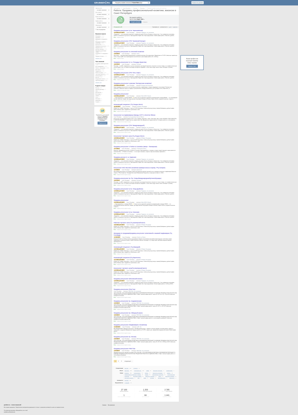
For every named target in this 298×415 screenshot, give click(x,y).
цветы (169, 373)
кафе (147, 370)
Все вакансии (111, 405)
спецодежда (137, 373)
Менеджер (97, 36)
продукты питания (158, 373)
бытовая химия (137, 376)
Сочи (96, 97)
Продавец (97, 37)
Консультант (98, 44)
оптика (152, 378)
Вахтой (97, 77)
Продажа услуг (99, 47)
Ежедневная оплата (100, 78)
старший (127, 382)
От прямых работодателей (101, 63)
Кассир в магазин (99, 49)
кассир (127, 368)
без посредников (101, 29)
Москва (97, 87)
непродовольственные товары (133, 374)
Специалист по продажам (101, 53)
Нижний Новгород (99, 89)
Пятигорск (97, 98)
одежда (127, 373)
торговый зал (138, 370)
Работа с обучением (100, 68)
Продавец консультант (100, 46)
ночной (127, 380)
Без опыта (97, 69)
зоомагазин (169, 370)
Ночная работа (98, 75)
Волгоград (97, 94)
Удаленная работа (99, 80)
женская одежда (170, 376)
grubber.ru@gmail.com (9, 412)
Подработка (98, 71)
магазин (127, 370)
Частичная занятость (100, 74)
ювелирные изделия (158, 374)
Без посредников (99, 66)
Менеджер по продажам (101, 39)
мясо (160, 376)
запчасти (172, 378)
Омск (96, 91)
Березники (97, 100)
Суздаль (97, 101)
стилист (135, 368)
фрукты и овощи (150, 376)
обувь (146, 373)
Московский (98, 92)
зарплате (175, 27)
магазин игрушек (158, 370)
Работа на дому (99, 72)
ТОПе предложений (147, 391)
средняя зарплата (124, 391)
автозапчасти (162, 378)
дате (170, 27)
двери (147, 374)
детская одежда (129, 378)
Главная (104, 405)
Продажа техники (99, 56)
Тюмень (97, 95)
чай (139, 378)
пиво (145, 378)
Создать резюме (135, 22)
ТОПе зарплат (169, 391)
